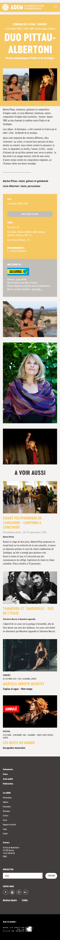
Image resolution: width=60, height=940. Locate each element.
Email (5, 856)
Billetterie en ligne (30, 214)
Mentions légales (10, 900)
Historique (6, 811)
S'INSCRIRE (51, 876)
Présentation (7, 798)
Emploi (5, 834)
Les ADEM (7, 793)
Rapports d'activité (9, 825)
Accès (5, 820)
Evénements (8, 770)
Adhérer (5, 802)
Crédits (25, 900)
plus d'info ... (37, 289)
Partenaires (7, 807)
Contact (5, 816)
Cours (5, 774)
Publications (8, 784)
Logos (5, 829)
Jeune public (8, 779)
